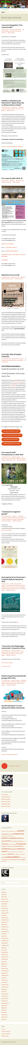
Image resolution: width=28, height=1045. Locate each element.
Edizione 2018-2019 (5, 804)
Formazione (18, 31)
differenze (3, 587)
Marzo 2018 (4, 966)
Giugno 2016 (4, 989)
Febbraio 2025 (4, 908)
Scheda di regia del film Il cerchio (11, 443)
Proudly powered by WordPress (8, 1042)
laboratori (17, 108)
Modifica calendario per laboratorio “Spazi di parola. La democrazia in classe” (12, 103)
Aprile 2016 (3, 991)
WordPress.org (4, 1036)
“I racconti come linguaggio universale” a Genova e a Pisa (13, 647)
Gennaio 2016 (4, 996)
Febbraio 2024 (4, 910)
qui (17, 622)
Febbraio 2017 (4, 980)
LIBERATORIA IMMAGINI (12, 251)
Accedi (3, 1029)
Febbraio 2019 (4, 952)
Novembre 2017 (5, 970)
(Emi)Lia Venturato (22, 460)
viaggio (3, 590)
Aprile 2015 (3, 1010)
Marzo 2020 (4, 936)
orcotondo (21, 851)
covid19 (12, 835)
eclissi (24, 841)
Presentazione (4, 794)
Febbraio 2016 (4, 994)
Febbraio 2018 (4, 968)
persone (16, 588)
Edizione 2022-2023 (5, 801)
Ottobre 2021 (4, 922)
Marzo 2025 (4, 906)
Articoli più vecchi (12, 766)
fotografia (3, 182)
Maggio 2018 (4, 964)
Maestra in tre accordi (10, 275)
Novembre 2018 (5, 957)
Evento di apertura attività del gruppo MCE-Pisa (13, 677)
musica (12, 278)
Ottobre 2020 (4, 929)
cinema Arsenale (18, 382)
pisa (14, 854)
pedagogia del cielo (4, 854)
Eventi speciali (14, 29)
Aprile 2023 (3, 915)
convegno (10, 834)
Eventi (15, 358)
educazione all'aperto (12, 844)
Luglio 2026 (3, 892)
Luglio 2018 (3, 961)
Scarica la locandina (6, 530)
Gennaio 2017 (4, 982)
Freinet (22, 587)
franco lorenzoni (10, 846)
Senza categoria (16, 457)
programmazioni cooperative (20, 854)
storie (14, 460)
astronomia (7, 831)
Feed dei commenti (5, 1033)
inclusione (3, 32)
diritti (8, 108)
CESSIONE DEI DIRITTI (11, 247)
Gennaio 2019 (4, 954)
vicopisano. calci (4, 861)
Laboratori (15, 107)
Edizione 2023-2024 (5, 799)
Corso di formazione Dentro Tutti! (12, 435)
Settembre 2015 (5, 1003)
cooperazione (20, 180)
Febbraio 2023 (4, 917)
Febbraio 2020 (4, 938)
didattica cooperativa (10, 31)
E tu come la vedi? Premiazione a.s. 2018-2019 (12, 453)
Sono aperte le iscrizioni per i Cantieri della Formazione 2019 (13, 579)
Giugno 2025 (4, 903)
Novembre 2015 (5, 998)
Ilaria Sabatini (12, 32)
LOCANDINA (4, 260)
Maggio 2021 (4, 924)
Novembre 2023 (5, 913)
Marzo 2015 (4, 1012)
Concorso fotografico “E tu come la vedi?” (12, 26)
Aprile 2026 (3, 894)
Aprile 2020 (3, 933)
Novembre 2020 (5, 927)
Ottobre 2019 (4, 943)
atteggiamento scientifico (13, 831)
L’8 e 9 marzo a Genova (7, 662)
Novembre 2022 (5, 920)
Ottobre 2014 (4, 1017)
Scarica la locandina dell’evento (9, 754)
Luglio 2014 (3, 1019)
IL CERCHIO (13, 385)
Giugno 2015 (4, 1005)
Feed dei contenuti (5, 1031)
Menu (2, 12)
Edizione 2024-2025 (5, 797)
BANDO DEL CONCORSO (7, 244)
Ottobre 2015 (4, 1001)
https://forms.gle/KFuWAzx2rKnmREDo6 (12, 146)
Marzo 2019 (4, 950)
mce (16, 851)
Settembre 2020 (5, 931)
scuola (3, 857)
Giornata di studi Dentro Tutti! (11, 431)
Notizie (19, 29)
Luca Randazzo (19, 278)
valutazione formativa (6, 520)
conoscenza (4, 834)
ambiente (3, 831)
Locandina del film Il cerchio (10, 439)
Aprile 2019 (3, 947)
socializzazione (4, 859)
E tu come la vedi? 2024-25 (11, 178)
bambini (23, 277)
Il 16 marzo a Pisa (5, 666)
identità (3, 588)
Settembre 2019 (5, 945)
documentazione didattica (14, 458)
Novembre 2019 (5, 940)
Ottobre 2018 (4, 959)
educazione (17, 517)
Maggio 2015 (4, 1007)
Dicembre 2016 (4, 984)
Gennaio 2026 (4, 899)
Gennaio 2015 (4, 1014)
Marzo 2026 (4, 896)
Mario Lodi (9, 851)
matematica (13, 851)
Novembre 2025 (5, 901)
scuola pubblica (19, 360)
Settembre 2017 (5, 975)
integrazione (9, 460)
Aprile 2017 (3, 977)
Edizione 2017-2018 (5, 806)
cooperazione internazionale (6, 835)
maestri (8, 278)
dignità (9, 517)
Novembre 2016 (5, 987)
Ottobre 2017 (4, 973)
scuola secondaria (23, 857)
